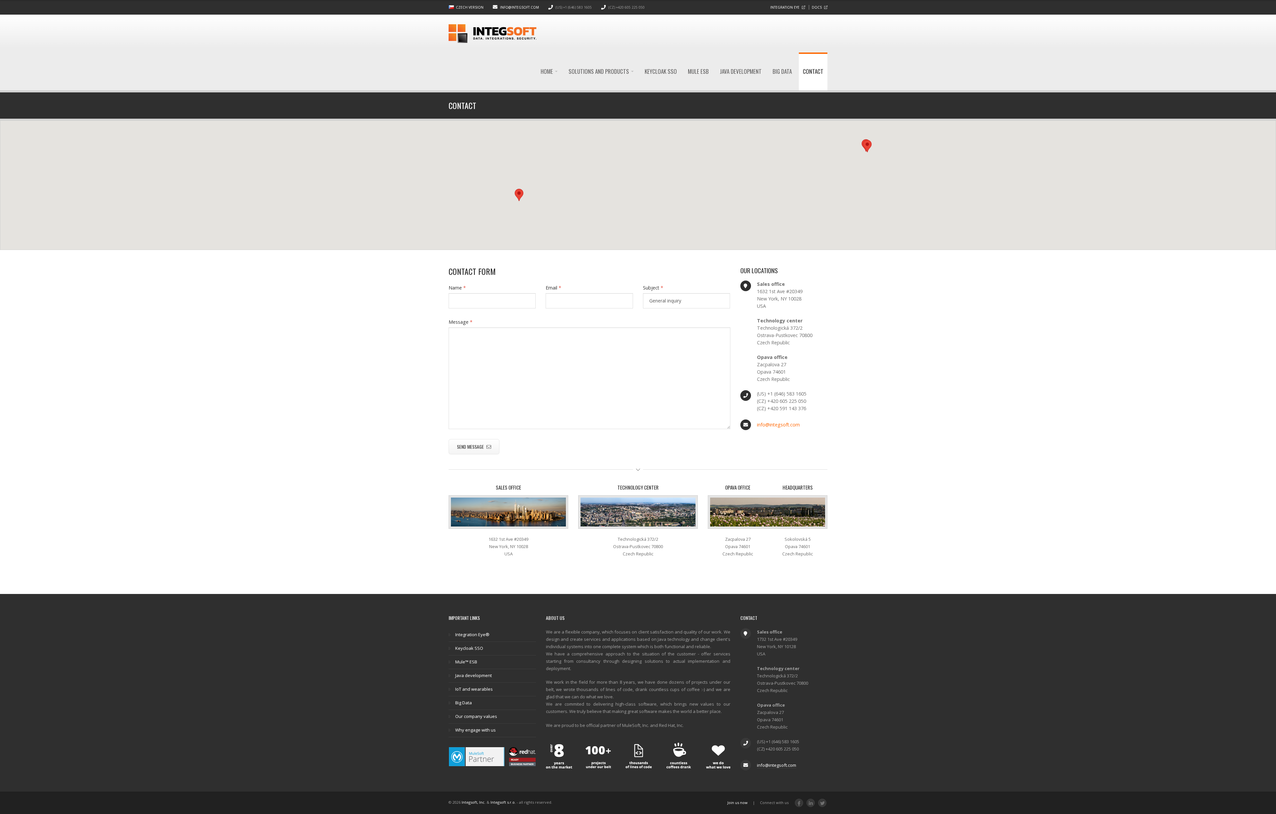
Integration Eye (784, 7)
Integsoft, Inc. (473, 802)
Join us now (737, 802)
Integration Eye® (472, 635)
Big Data (782, 71)
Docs (817, 7)
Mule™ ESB (466, 662)
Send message (471, 446)
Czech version (469, 7)
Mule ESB (698, 71)
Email (553, 288)
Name (457, 288)
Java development (741, 71)
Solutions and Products (599, 71)
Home (547, 71)
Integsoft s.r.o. (503, 802)
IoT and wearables (474, 689)
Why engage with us (475, 730)
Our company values (476, 716)
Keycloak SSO (661, 71)
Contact (813, 71)
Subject (653, 288)
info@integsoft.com (519, 7)
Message (461, 322)
